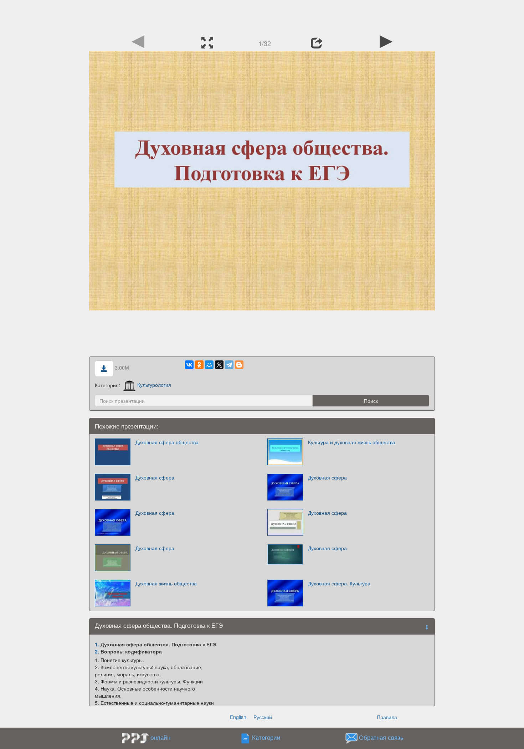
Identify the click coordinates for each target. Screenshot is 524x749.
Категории (266, 737)
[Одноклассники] (199, 364)
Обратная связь (381, 737)
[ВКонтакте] (189, 364)
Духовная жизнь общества (166, 583)
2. (97, 651)
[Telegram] (229, 364)
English (238, 716)
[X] (219, 364)
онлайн (160, 737)
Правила (387, 716)
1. (97, 644)
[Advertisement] (262, 16)
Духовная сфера (154, 477)
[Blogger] (239, 364)
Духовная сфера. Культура (339, 583)
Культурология (154, 384)
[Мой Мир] (209, 364)
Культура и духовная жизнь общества (351, 442)
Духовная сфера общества (167, 442)
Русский (262, 716)
